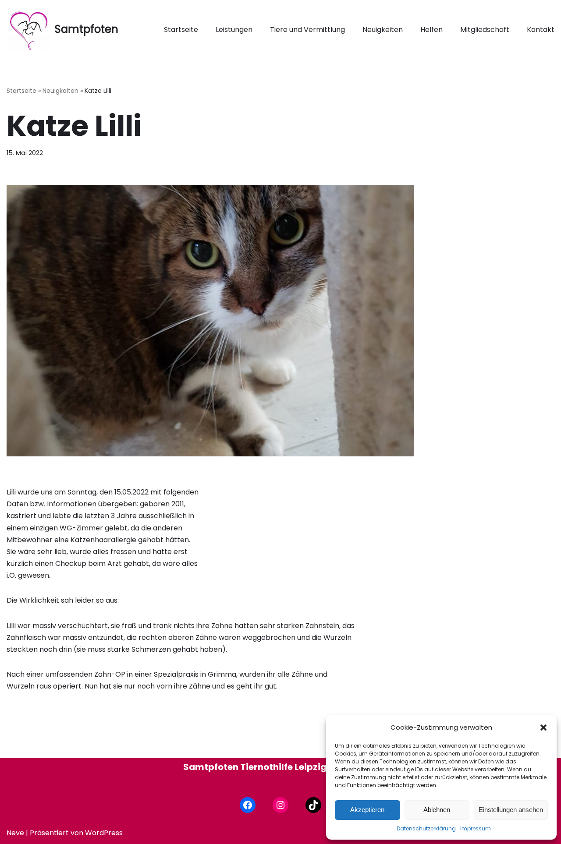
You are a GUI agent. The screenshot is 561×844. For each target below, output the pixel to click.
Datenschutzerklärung (426, 828)
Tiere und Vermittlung (307, 30)
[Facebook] (248, 805)
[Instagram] (280, 805)
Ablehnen (436, 809)
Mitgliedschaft (484, 30)
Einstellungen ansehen (511, 809)
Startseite (181, 30)
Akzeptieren (367, 809)
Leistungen (234, 30)
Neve (15, 833)
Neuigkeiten (382, 30)
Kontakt (540, 30)
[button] (543, 727)
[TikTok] (313, 805)
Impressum (475, 828)
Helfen (431, 30)
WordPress (104, 833)
